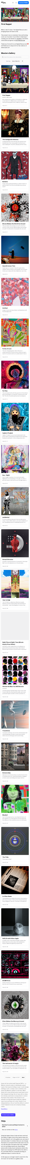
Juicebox (19, 38)
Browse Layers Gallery (8, 1114)
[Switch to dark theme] (16, 2)
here (16, 1129)
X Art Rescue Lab (20, 40)
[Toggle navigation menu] (13, 2)
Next (23, 1077)
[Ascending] (22, 61)
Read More (4, 1109)
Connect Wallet (23, 2)
